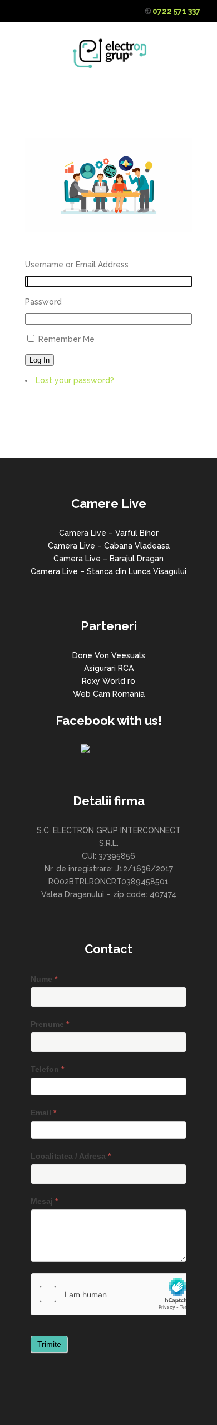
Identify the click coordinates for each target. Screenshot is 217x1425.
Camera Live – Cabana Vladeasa (109, 545)
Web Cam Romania (109, 693)
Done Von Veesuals (108, 655)
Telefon (47, 1069)
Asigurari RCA (109, 668)
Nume (44, 979)
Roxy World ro (108, 681)
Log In (39, 360)
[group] (108, 552)
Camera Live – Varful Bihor (109, 532)
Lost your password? (75, 380)
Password (43, 301)
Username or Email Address (77, 264)
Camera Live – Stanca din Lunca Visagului (108, 571)
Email (43, 1112)
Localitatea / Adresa (71, 1156)
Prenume (50, 1024)
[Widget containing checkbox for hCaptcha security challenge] (115, 1294)
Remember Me (66, 339)
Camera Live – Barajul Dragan (108, 558)
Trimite (49, 1344)
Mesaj (44, 1201)
